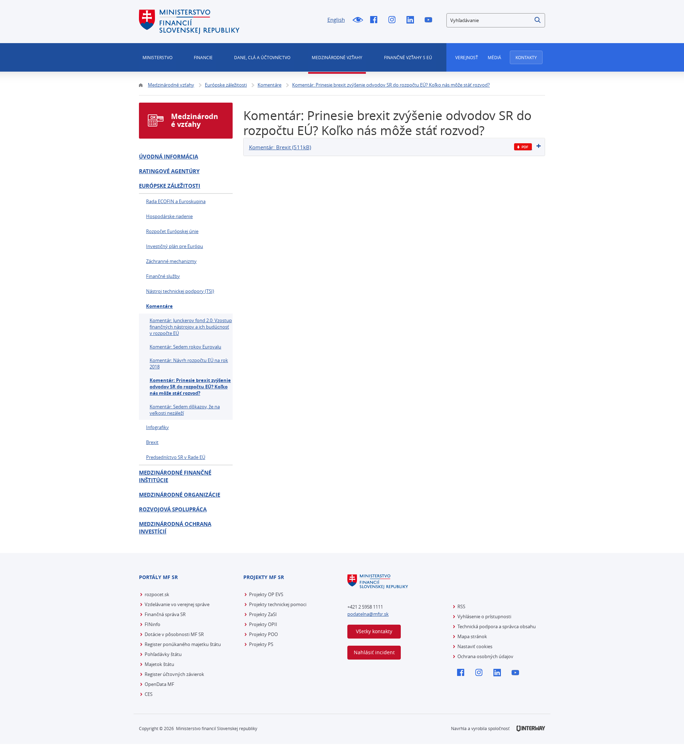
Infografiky (157, 427)
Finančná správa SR (165, 614)
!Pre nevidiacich (357, 20)
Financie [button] (203, 57)
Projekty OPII (263, 624)
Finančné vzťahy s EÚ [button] (408, 57)
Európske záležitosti (169, 186)
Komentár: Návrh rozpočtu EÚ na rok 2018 (189, 363)
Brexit (152, 442)
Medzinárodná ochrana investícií (175, 527)
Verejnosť (466, 57)
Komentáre (159, 306)
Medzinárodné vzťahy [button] (337, 57)
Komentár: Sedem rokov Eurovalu (185, 347)
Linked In (412, 20)
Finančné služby (163, 276)
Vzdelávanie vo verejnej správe (177, 604)
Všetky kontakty (374, 631)
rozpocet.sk (157, 594)
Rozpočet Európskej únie (172, 231)
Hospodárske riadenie (169, 216)
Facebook (375, 20)
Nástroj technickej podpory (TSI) (180, 291)
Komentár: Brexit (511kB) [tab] (280, 147)
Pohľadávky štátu (163, 654)
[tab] (394, 147)
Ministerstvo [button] (157, 57)
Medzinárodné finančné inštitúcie (175, 476)
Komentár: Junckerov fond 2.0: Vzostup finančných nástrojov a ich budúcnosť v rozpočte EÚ (191, 326)
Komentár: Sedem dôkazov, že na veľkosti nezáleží (185, 409)
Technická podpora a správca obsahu (496, 626)
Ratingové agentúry (169, 171)
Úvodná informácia (168, 156)
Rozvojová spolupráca (173, 509)
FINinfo (152, 624)
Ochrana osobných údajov (485, 656)
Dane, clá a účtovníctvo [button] (262, 57)
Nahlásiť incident (374, 652)
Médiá (494, 57)
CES (148, 694)
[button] (538, 20)
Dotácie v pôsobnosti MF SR (174, 634)
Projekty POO (263, 634)
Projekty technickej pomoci (277, 604)
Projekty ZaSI (263, 614)
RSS (461, 606)
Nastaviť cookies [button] (474, 646)
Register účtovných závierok (174, 674)
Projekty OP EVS (266, 594)
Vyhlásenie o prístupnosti (484, 616)
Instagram (393, 20)
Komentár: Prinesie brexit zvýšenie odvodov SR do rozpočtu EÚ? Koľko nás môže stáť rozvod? (190, 386)
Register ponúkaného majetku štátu (183, 644)
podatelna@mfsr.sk (368, 614)
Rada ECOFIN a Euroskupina (176, 201)
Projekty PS (261, 644)
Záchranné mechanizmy (171, 261)
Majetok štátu (159, 664)
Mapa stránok (472, 636)
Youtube (430, 20)
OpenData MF (159, 684)
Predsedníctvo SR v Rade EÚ (175, 457)
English (336, 19)
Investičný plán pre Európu (174, 246)
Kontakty (526, 57)
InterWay (531, 728)
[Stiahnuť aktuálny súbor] (523, 147)
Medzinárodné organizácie (179, 495)
